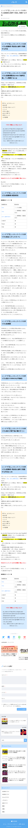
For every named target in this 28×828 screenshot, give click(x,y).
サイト (3, 698)
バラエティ (5, 800)
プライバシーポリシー (12, 824)
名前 (3, 686)
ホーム (4, 824)
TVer (7, 55)
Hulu (3, 207)
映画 (3, 806)
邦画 (3, 811)
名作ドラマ (5, 803)
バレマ (14, 2)
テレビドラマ (11, 642)
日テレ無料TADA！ (14, 55)
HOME (15, 821)
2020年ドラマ (5, 794)
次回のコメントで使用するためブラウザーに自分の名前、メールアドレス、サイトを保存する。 (14, 705)
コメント (4, 675)
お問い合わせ (22, 824)
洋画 (3, 809)
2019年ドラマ (5, 791)
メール (4, 692)
